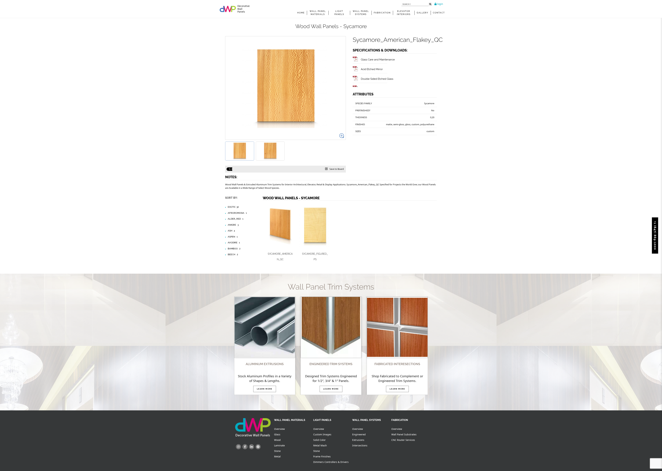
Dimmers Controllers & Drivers (331, 462)
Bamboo (234, 248)
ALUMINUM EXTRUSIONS (265, 364)
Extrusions (358, 440)
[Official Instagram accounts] (238, 446)
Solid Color (319, 440)
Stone (277, 451)
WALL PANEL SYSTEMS (361, 12)
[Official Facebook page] (245, 446)
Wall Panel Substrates (404, 434)
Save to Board (336, 168)
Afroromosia (237, 213)
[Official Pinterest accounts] (258, 446)
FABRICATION (382, 13)
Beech (233, 254)
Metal (277, 456)
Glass (277, 434)
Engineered (359, 434)
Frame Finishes (322, 456)
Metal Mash (320, 445)
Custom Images (322, 434)
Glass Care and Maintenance (378, 59)
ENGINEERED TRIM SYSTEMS (330, 364)
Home (301, 13)
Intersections (359, 445)
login (440, 4)
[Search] (430, 4)
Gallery (422, 13)
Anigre (233, 225)
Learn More (264, 389)
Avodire (234, 242)
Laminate (279, 445)
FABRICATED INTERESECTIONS (397, 364)
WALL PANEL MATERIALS (318, 12)
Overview (279, 429)
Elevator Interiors (403, 12)
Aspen (233, 236)
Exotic (233, 207)
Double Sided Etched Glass (377, 78)
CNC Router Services (403, 440)
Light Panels (339, 12)
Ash (231, 230)
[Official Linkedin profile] (251, 446)
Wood (277, 440)
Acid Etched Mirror (372, 69)
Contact (439, 13)
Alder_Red (235, 219)
